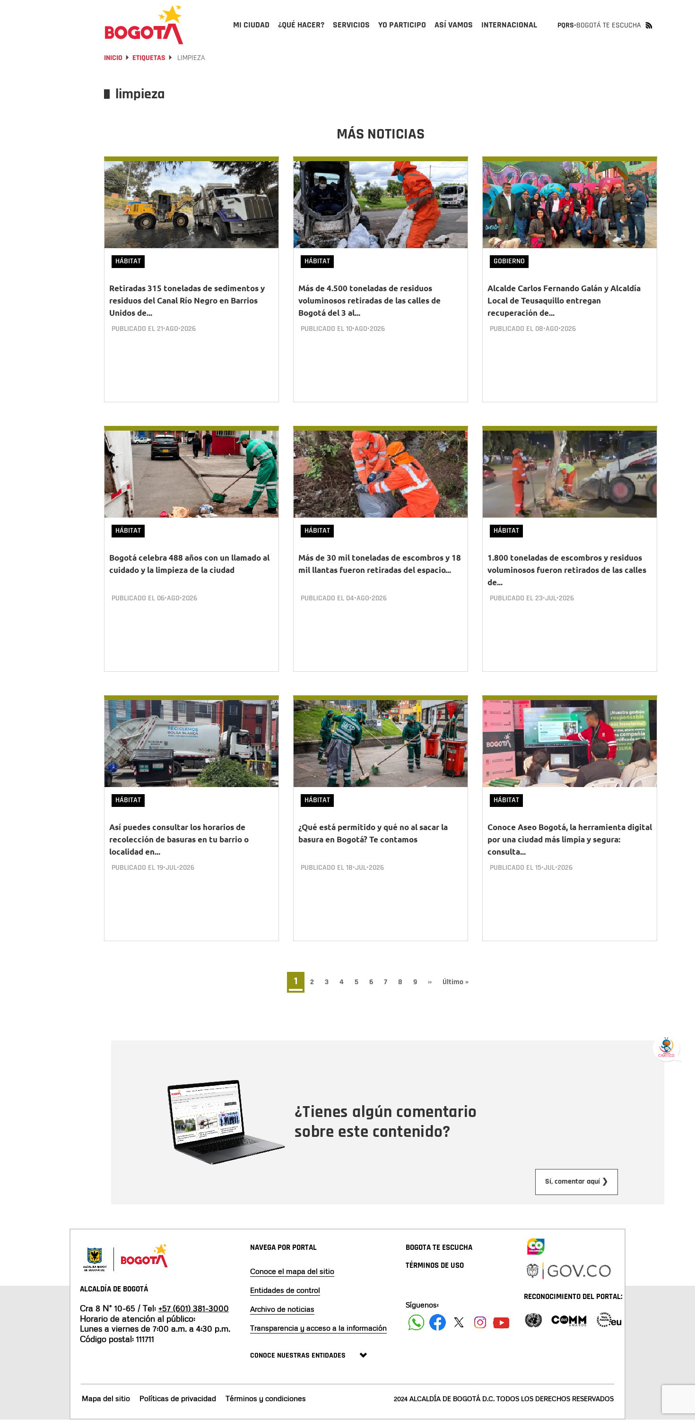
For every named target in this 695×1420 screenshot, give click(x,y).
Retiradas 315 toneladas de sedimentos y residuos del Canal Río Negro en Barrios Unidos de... (187, 300)
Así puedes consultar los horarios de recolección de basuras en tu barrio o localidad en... (179, 839)
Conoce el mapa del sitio (292, 1271)
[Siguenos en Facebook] (416, 1322)
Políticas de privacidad (177, 1398)
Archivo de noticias (282, 1309)
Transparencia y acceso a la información (318, 1328)
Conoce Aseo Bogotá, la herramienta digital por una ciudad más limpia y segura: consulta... (569, 839)
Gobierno (509, 261)
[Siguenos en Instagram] (480, 1322)
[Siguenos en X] (459, 1322)
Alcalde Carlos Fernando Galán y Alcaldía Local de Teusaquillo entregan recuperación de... (564, 300)
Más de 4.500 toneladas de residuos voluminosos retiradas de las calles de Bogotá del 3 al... (369, 300)
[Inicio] (144, 24)
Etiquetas (148, 58)
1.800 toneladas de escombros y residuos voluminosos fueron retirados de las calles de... (566, 570)
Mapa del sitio (106, 1398)
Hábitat (128, 261)
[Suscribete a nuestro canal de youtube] (501, 1322)
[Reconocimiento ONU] (533, 1319)
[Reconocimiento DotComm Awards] (569, 1319)
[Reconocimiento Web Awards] (609, 1319)
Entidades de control (285, 1290)
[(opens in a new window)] (535, 1244)
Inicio (113, 58)
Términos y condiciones (266, 1398)
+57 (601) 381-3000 (193, 1308)
